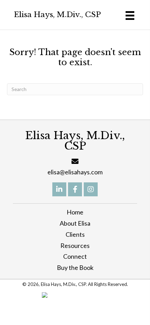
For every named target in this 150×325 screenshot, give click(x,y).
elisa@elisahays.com (75, 172)
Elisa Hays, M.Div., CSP (57, 14)
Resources (75, 245)
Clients (75, 234)
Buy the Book (75, 267)
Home (75, 212)
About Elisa (75, 223)
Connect (75, 256)
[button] (59, 189)
